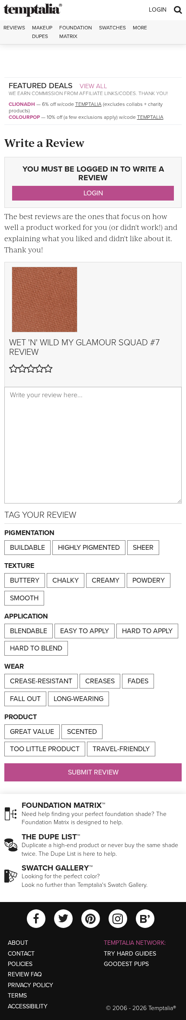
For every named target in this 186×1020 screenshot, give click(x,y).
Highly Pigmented (89, 547)
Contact (21, 953)
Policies (20, 964)
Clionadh (22, 104)
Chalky (65, 580)
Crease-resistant (41, 681)
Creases (100, 681)
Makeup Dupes (42, 32)
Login (158, 9)
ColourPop (24, 117)
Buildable (27, 547)
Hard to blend (36, 648)
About (18, 943)
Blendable (28, 631)
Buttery (24, 580)
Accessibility (28, 1006)
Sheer (143, 547)
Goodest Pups (126, 964)
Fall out (25, 699)
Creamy (105, 580)
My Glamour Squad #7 (110, 343)
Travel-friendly (121, 749)
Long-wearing (78, 699)
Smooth (24, 598)
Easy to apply (84, 631)
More (140, 28)
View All (93, 86)
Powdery (148, 580)
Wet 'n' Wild (34, 343)
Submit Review (93, 772)
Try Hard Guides (130, 953)
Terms (17, 995)
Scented (82, 731)
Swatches (112, 28)
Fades (138, 681)
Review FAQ (25, 974)
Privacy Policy (30, 985)
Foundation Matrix (75, 32)
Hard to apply (147, 631)
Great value (32, 731)
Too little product (45, 749)
